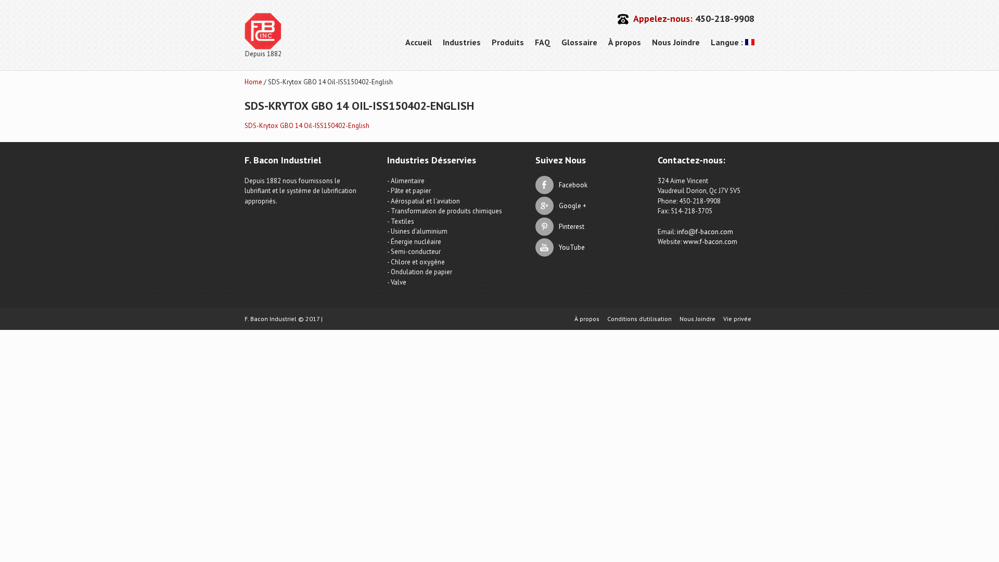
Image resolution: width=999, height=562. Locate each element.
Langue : (728, 42)
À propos (624, 42)
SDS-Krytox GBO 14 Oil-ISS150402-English (307, 125)
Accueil (418, 42)
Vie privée (737, 319)
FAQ (542, 42)
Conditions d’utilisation (639, 319)
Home (253, 82)
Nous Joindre (676, 42)
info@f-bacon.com (705, 231)
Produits (508, 42)
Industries (462, 42)
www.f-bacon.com (710, 241)
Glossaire (579, 42)
